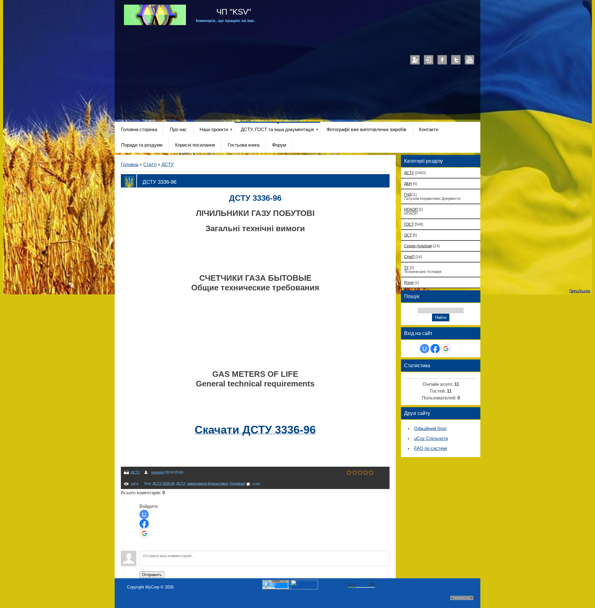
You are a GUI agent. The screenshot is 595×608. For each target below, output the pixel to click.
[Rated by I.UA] (304, 588)
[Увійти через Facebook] (144, 523)
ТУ (406, 268)
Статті (149, 164)
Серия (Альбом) (418, 246)
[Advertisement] (297, 68)
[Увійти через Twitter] (144, 543)
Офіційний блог (430, 428)
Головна (129, 164)
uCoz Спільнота (431, 438)
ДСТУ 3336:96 (163, 483)
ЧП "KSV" (232, 11)
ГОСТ (409, 224)
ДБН (408, 184)
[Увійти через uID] (144, 514)
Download (237, 483)
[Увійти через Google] (144, 533)
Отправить (152, 574)
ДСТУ (167, 164)
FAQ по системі (430, 448)
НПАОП (411, 209)
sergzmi (157, 472)
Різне (409, 282)
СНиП (409, 257)
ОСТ (408, 235)
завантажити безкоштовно (207, 483)
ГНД (408, 194)
